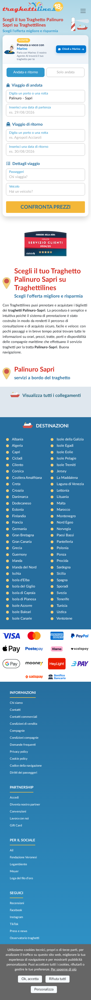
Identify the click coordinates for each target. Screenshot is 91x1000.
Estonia (18, 509)
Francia (17, 522)
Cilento (17, 465)
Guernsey (19, 554)
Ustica (61, 612)
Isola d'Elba (20, 580)
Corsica (18, 471)
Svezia (61, 593)
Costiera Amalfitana (27, 478)
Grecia (17, 548)
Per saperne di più (64, 969)
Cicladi (17, 458)
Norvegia (64, 529)
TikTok (14, 924)
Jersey (61, 471)
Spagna (62, 580)
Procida (62, 561)
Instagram (16, 917)
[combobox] (45, 98)
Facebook (16, 910)
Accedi (14, 797)
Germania (19, 529)
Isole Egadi (65, 445)
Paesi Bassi (65, 535)
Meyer (14, 871)
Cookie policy (19, 758)
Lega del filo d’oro (21, 878)
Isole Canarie (22, 618)
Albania (17, 439)
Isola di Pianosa (24, 599)
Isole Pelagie (66, 458)
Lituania (63, 497)
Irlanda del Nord (24, 567)
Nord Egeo (65, 522)
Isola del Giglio (23, 586)
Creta (16, 484)
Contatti (15, 709)
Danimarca (20, 497)
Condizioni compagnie (24, 737)
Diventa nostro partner (25, 804)
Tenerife (63, 599)
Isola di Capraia (23, 593)
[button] (45, 49)
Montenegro (66, 516)
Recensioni (17, 903)
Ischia (16, 573)
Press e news (18, 931)
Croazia (18, 490)
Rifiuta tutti (57, 979)
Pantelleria (65, 542)
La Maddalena (67, 478)
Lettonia (63, 490)
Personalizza (43, 989)
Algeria (17, 445)
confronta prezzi (46, 207)
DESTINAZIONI (52, 426)
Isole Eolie (65, 452)
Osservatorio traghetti (24, 938)
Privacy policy (19, 751)
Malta (61, 503)
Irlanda (17, 561)
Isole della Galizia (70, 439)
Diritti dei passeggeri (23, 772)
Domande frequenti (23, 744)
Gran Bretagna (23, 535)
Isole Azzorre (22, 605)
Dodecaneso (21, 503)
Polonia (62, 548)
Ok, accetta (29, 979)
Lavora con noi (19, 818)
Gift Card (16, 825)
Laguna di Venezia (70, 484)
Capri (16, 452)
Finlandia (19, 516)
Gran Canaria (22, 542)
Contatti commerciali (23, 716)
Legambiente (18, 864)
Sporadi (62, 586)
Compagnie (17, 730)
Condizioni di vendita (23, 723)
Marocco (63, 509)
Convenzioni (18, 811)
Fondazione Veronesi (23, 857)
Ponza (61, 554)
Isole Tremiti (66, 465)
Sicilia (61, 573)
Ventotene (64, 618)
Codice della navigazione (26, 765)
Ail (11, 850)
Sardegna (63, 567)
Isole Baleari (21, 612)
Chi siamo (16, 703)
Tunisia (62, 605)
